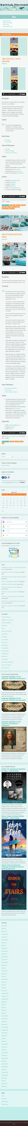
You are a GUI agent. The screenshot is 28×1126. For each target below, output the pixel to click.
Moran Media (17, 169)
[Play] (3, 94)
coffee (11, 205)
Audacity (18, 404)
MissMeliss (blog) (7, 21)
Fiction (14, 205)
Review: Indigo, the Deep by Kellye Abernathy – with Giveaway (13, 817)
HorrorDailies (4, 636)
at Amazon (12, 392)
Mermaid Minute (5, 648)
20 (17, 503)
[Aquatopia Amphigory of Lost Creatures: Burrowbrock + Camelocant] (14, 751)
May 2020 (4, 1010)
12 (13, 500)
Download (18, 199)
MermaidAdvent (5, 653)
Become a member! (5, 465)
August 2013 (4, 1086)
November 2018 (5, 1030)
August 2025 (4, 942)
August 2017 (4, 1049)
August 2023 (4, 965)
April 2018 (4, 1041)
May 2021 (4, 987)
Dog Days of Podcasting (11, 388)
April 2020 (4, 1013)
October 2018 (4, 1032)
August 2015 (4, 1069)
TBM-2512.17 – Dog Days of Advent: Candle (11, 605)
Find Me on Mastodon (6, 474)
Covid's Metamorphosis (6, 622)
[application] (14, 94)
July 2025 (4, 945)
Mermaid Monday (5, 650)
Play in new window (10, 199)
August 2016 (4, 1061)
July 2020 (4, 1004)
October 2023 (4, 959)
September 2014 (5, 1075)
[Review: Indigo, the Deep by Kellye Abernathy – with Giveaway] (14, 857)
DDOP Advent (4, 625)
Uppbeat (22, 173)
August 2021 (4, 982)
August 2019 (4, 1021)
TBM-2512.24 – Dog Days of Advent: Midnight (11, 587)
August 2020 (4, 1001)
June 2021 (4, 985)
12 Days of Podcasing (6, 617)
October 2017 (4, 1047)
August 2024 (4, 953)
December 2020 (5, 993)
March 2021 (4, 990)
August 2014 (4, 1078)
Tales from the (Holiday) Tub (7, 662)
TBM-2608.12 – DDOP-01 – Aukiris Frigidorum (11, 572)
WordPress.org (5, 1104)
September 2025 (5, 939)
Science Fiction (14, 206)
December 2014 (5, 1072)
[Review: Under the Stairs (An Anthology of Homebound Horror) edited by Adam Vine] (14, 909)
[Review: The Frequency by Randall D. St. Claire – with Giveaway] (14, 802)
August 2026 (4, 925)
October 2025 (4, 937)
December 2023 (5, 956)
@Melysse (13, 184)
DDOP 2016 (21, 441)
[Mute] (20, 94)
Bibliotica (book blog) (7, 22)
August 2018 (4, 1035)
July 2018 (3, 1038)
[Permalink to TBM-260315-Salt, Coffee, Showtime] (14, 55)
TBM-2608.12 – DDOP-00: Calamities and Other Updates (13, 576)
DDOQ (3, 628)
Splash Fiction (12, 208)
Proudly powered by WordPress (7, 1122)
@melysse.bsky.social (15, 180)
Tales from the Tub (5, 205)
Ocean (6, 206)
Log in (3, 1095)
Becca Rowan (9, 390)
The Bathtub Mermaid (14, 545)
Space (18, 206)
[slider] (23, 94)
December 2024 (5, 951)
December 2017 (5, 1044)
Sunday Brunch (5, 659)
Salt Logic (8, 149)
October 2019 (4, 1018)
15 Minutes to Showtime (11, 152)
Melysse (13, 427)
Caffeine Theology (10, 151)
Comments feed (5, 1101)
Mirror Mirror (4, 656)
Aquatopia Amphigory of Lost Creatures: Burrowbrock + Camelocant (11, 723)
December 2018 (5, 1027)
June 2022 (4, 976)
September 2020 (5, 999)
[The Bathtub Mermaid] (14, 12)
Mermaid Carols (5, 645)
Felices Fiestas (5, 634)
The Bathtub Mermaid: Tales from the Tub (10, 480)
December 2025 (5, 934)
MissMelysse (13, 182)
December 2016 (5, 1052)
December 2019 (5, 1016)
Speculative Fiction (5, 208)
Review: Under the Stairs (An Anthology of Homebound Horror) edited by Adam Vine (13, 867)
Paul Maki (8, 139)
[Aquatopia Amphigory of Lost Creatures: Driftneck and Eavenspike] (14, 712)
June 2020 (4, 1007)
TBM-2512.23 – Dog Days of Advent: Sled (10, 591)
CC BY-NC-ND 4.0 (16, 482)
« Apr (3, 511)
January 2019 (4, 1024)
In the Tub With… (5, 639)
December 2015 (5, 1063)
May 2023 (4, 968)
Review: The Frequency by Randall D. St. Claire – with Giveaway (14, 770)
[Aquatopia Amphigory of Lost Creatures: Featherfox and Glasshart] (14, 690)
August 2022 (4, 973)
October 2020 (4, 996)
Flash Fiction (18, 205)
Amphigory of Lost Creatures (7, 619)
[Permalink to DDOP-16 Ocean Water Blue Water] (14, 230)
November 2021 (5, 979)
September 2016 (5, 1058)
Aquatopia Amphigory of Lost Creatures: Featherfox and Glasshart (13, 677)
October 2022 (4, 970)
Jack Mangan (8, 141)
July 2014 (3, 1080)
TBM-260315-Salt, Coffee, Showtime (11, 60)
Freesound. (19, 171)
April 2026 (4, 928)
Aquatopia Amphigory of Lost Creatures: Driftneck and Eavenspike (14, 699)
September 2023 (5, 962)
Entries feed (4, 1098)
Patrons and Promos (8, 26)
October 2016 (4, 1055)
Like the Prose (4, 642)
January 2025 (4, 948)
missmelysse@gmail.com (14, 187)
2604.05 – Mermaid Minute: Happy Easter (10, 581)
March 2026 (4, 931)
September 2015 (5, 1066)
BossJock (8, 404)
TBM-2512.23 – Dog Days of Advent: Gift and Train (12, 596)
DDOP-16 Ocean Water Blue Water (12, 235)
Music (3, 206)
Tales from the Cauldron (6, 665)
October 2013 (4, 1083)
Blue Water (17, 441)
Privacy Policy (6, 24)
